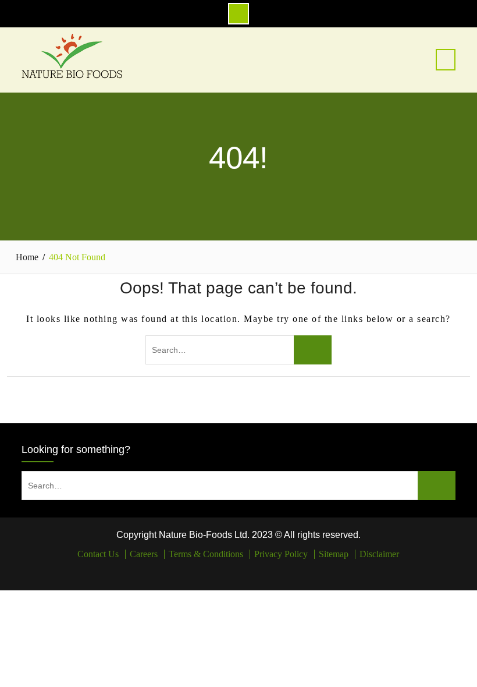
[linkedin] (247, 570)
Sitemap (333, 554)
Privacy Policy (281, 554)
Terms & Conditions (206, 554)
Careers (144, 554)
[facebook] (230, 570)
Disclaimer (379, 554)
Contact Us (98, 554)
